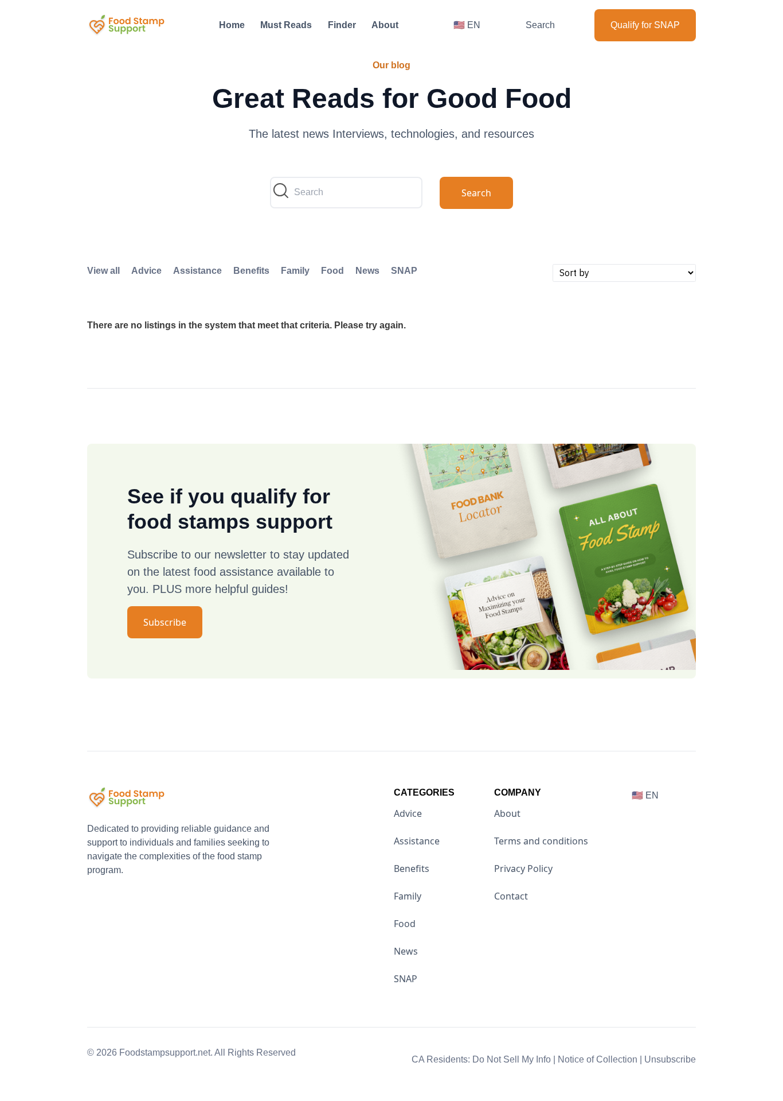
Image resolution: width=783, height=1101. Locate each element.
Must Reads (286, 25)
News (367, 271)
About (384, 25)
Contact (511, 896)
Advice (146, 271)
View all (103, 271)
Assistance (197, 271)
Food (332, 271)
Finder (342, 25)
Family (295, 271)
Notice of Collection (600, 1059)
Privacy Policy (523, 868)
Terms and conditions (541, 841)
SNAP (404, 271)
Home (232, 25)
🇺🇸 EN (466, 25)
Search (540, 25)
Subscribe (164, 622)
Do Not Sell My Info (513, 1059)
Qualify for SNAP (645, 25)
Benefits (251, 271)
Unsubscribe (670, 1059)
